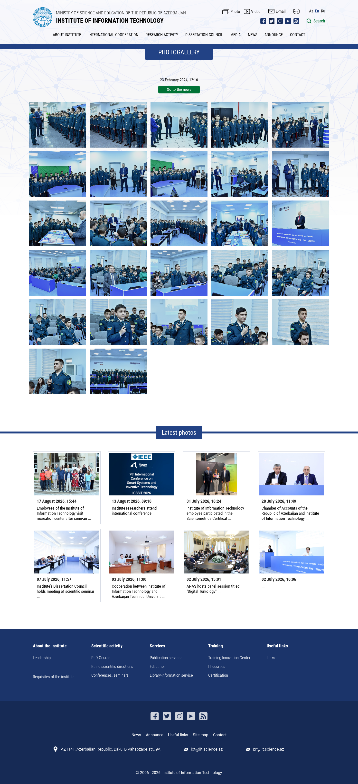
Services (157, 646)
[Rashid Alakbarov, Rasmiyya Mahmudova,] (179, 174)
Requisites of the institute (54, 676)
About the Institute (50, 646)
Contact (219, 735)
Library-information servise (171, 675)
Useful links (277, 646)
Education (158, 666)
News (136, 735)
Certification (218, 675)
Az (311, 11)
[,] (118, 125)
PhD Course (100, 657)
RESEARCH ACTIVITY (162, 34)
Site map (200, 735)
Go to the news (179, 89)
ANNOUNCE (273, 34)
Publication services (166, 657)
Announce (154, 735)
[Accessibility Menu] (296, 11)
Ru (323, 11)
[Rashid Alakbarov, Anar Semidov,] (300, 174)
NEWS (252, 34)
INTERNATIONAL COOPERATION (113, 34)
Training (215, 646)
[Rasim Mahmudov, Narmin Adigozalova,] (118, 273)
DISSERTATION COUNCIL (204, 34)
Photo (235, 11)
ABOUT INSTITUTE (67, 34)
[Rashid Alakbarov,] (57, 125)
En (317, 11)
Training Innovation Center (229, 657)
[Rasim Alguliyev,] (300, 223)
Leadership (42, 657)
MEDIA (235, 34)
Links (271, 657)
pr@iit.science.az (268, 749)
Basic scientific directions (112, 666)
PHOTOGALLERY (179, 52)
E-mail (281, 11)
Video (256, 11)
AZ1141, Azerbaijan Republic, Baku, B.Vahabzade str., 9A (110, 749)
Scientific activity (106, 646)
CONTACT (297, 34)
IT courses (216, 666)
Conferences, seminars (110, 675)
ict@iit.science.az (207, 749)
